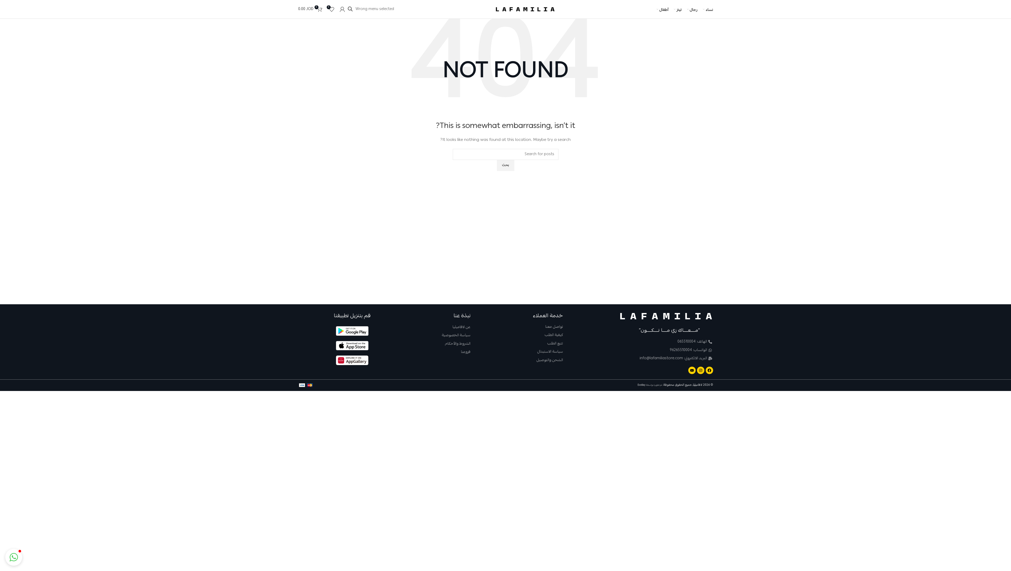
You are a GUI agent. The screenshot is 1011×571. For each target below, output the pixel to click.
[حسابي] (342, 9)
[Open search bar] (350, 9)
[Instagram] (700, 370)
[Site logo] (525, 9)
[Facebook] (709, 370)
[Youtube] (692, 370)
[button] (13, 557)
